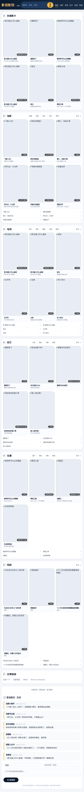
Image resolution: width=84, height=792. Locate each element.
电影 (61, 5)
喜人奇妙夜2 (22, 446)
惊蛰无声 (62, 220)
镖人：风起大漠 (22, 216)
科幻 (50, 116)
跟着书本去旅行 (22, 442)
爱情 (37, 116)
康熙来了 (22, 438)
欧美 (57, 229)
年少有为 (62, 333)
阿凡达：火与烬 (62, 216)
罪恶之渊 (62, 551)
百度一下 (6, 679)
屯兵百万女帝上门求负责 (22, 661)
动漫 (76, 5)
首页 (56, 5)
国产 (30, 229)
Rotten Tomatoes (38, 679)
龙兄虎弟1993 (62, 438)
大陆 (33, 342)
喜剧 (30, 116)
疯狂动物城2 (62, 212)
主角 (22, 333)
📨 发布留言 (11, 780)
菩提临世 (62, 661)
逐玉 (22, 329)
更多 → (78, 116)
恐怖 (57, 116)
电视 (66, 5)
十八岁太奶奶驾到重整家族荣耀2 (22, 665)
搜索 (50, 5)
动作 (43, 116)
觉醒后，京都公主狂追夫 (62, 665)
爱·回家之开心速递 (22, 325)
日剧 (50, 229)
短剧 (80, 5)
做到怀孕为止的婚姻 (22, 551)
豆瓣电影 (16, 679)
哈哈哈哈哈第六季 (62, 442)
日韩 (47, 342)
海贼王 (22, 555)
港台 (37, 229)
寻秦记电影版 (22, 220)
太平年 (62, 329)
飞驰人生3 (22, 212)
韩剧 (43, 229)
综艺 (71, 5)
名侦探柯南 (62, 555)
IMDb (25, 679)
